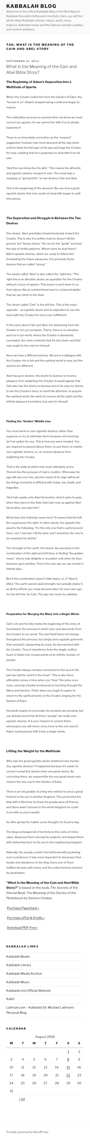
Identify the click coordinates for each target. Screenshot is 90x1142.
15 (68, 1067)
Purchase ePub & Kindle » (26, 918)
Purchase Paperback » (23, 908)
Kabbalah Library (18, 965)
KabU (10, 999)
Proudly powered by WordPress (27, 1132)
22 (68, 1075)
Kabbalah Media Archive (24, 973)
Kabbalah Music (18, 982)
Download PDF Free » (22, 928)
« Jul (22, 1099)
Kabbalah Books (18, 956)
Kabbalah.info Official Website (28, 991)
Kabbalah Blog (31, 6)
